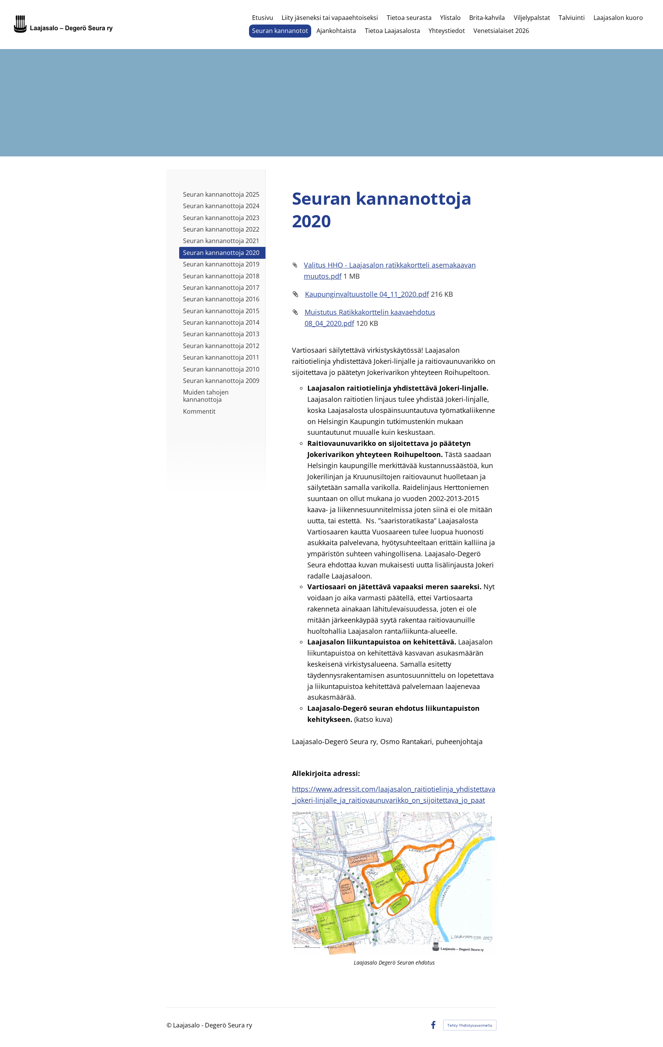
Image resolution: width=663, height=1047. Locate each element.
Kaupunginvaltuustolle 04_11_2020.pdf (367, 294)
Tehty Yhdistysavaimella (469, 1025)
